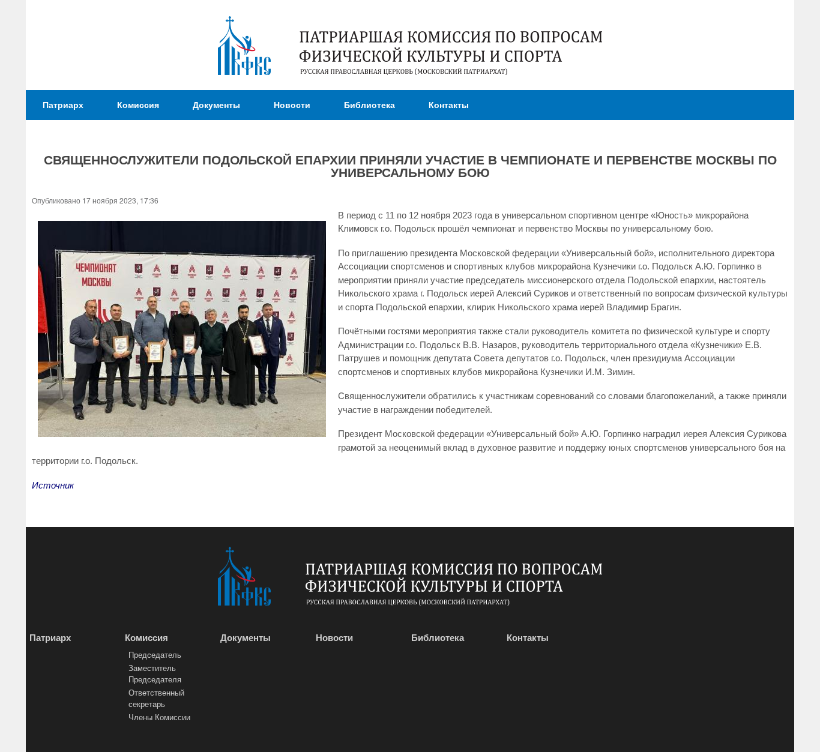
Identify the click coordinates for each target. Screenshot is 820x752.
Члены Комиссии (159, 717)
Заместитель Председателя (154, 673)
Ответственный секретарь (156, 698)
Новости (292, 104)
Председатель (154, 654)
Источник (53, 485)
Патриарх (63, 104)
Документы (216, 104)
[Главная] (244, 47)
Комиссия (138, 104)
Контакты (449, 104)
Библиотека (369, 104)
